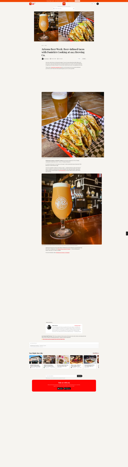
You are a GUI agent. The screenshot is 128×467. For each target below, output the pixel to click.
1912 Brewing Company (34, 345)
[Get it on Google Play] (67, 389)
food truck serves (62, 170)
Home (43, 45)
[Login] (95, 4)
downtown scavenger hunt (56, 67)
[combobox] (64, 9)
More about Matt (77, 325)
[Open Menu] (97, 4)
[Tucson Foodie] (64, 3)
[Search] (74, 8)
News (46, 45)
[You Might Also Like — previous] (89, 353)
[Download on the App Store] (60, 389)
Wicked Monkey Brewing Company (64, 249)
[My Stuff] (92, 4)
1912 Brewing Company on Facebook (62, 252)
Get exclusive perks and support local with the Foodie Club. (54, 339)
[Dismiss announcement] (127, 1)
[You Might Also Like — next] (91, 353)
